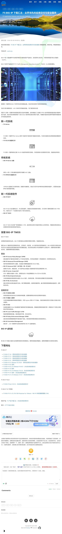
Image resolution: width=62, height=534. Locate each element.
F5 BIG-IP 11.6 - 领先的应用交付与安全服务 (15, 354)
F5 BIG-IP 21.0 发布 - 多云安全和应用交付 (14, 372)
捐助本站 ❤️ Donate (31, 411)
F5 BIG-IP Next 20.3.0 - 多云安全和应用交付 (15, 384)
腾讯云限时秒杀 (5, 513)
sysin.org (9, 51)
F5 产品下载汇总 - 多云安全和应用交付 (17, 401)
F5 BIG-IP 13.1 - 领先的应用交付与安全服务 (15, 358)
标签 (54, 2)
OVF (9, 9)
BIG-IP (21, 9)
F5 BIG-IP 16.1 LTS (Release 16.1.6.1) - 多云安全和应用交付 (19, 366)
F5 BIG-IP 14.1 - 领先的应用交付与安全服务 (15, 360)
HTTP (5, 9)
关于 (35, 2)
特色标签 (3, 501)
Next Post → (56, 433)
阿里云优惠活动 (13, 513)
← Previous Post (7, 433)
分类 (45, 2)
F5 (16, 9)
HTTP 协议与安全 (9, 405)
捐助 (50, 2)
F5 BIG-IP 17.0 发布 (8, 368)
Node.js (28, 527)
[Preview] (6, 484)
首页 (30, 2)
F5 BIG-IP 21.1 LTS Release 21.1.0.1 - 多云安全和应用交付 (19, 375)
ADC (13, 9)
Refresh (31, 495)
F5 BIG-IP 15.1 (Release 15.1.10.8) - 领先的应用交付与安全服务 (20, 362)
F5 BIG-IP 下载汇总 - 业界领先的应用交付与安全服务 (25, 45)
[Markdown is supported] (4, 484)
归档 (40, 2)
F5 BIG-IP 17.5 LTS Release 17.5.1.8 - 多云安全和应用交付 (19, 370)
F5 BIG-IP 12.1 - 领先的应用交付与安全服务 (15, 356)
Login (56, 483)
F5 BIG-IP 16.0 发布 (8, 364)
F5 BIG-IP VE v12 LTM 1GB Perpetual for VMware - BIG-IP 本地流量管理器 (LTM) (26, 393)
